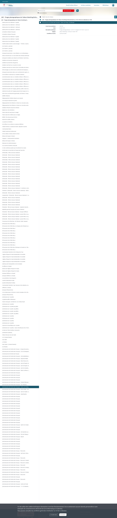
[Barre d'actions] (115, 17)
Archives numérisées (86, 5)
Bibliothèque (106, 5)
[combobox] (68, 10)
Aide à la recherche (43, 13)
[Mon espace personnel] (113, 5)
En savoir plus (54, 514)
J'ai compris (62, 514)
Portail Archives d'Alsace (72, 5)
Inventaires (96, 5)
